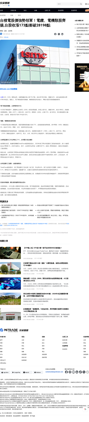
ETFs (1, 354)
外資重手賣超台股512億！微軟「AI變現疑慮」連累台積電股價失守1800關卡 (45, 264)
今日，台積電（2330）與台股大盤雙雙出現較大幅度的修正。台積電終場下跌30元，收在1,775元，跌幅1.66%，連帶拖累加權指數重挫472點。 (45, 270)
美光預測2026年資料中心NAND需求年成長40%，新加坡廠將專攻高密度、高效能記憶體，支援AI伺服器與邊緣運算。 (46, 300)
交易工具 (47, 10)
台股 (1, 97)
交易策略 (64, 343)
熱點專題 (44, 357)
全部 (23, 340)
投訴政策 (2, 416)
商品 (1, 346)
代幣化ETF (3, 360)
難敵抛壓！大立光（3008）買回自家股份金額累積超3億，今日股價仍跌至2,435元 (45, 279)
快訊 (25, 10)
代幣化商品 (3, 363)
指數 (1, 351)
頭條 (35, 10)
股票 (19, 15)
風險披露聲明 (25, 416)
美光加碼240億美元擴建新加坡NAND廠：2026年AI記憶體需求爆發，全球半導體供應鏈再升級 (45, 295)
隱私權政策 (9, 416)
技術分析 (24, 357)
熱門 (1, 340)
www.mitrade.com (12, 225)
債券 (1, 357)
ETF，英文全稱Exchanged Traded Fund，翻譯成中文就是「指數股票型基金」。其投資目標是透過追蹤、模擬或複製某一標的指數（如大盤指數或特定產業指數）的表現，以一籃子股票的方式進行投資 (46, 252)
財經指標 (24, 360)
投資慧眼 (3, 15)
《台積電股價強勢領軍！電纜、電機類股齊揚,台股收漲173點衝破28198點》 (27, 223)
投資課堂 (64, 349)
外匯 (1, 343)
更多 (84, 357)
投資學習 (74, 10)
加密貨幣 (24, 354)
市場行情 (13, 10)
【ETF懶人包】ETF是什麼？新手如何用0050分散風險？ (42, 248)
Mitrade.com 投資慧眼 (8, 89)
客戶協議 (32, 416)
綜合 (43, 343)
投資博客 (61, 10)
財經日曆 (64, 340)
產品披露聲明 (17, 416)
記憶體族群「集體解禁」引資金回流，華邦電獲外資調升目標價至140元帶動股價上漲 (46, 310)
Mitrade (6, 34)
